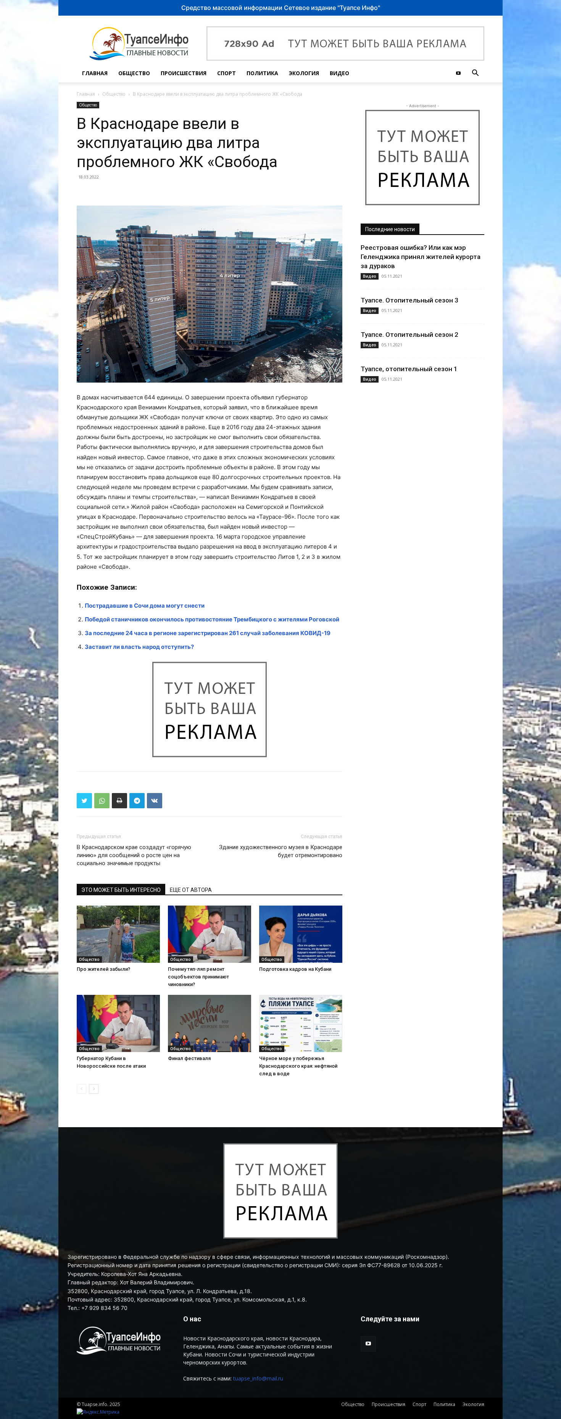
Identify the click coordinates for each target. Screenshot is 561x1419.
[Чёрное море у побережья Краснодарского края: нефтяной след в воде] (300, 1023)
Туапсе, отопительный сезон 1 (409, 369)
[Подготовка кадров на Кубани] (300, 934)
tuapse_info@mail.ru (258, 1378)
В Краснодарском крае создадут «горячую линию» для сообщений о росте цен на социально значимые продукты (134, 855)
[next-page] (93, 1089)
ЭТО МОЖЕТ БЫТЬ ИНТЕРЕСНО (121, 890)
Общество (134, 73)
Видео (339, 73)
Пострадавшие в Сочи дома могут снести (145, 605)
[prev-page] (81, 1089)
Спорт (226, 73)
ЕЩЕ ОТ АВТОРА (191, 890)
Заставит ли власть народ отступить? (139, 646)
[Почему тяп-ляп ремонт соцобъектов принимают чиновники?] (209, 934)
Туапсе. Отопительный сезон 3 (409, 300)
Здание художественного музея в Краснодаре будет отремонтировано (280, 851)
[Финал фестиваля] (209, 1023)
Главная (95, 73)
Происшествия (183, 73)
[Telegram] (137, 800)
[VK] (154, 800)
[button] (475, 73)
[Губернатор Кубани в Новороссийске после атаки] (118, 1023)
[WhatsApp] (102, 800)
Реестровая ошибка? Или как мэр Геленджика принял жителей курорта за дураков (420, 257)
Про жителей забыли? (103, 969)
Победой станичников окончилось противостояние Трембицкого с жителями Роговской (212, 619)
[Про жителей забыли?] (118, 934)
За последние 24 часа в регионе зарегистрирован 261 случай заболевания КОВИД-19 (207, 633)
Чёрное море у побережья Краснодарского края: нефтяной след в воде (298, 1065)
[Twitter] (84, 800)
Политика (262, 73)
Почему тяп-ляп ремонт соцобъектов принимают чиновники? (198, 976)
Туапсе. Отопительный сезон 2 (409, 334)
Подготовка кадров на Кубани (295, 969)
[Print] (119, 800)
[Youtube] (458, 73)
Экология (304, 73)
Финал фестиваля (189, 1058)
